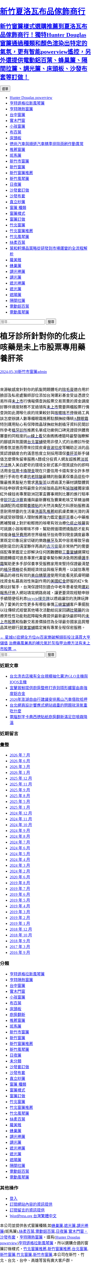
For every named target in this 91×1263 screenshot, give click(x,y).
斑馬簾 (15, 155)
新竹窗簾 (17, 167)
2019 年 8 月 (20, 883)
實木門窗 (17, 121)
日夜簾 (15, 184)
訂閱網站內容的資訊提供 (31, 1204)
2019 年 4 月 (20, 906)
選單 (5, 89)
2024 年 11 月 (21, 819)
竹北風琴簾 (19, 237)
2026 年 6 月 (20, 761)
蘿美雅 (15, 260)
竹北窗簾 (17, 225)
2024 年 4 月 (20, 860)
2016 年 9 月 (20, 952)
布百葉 (15, 132)
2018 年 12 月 (21, 929)
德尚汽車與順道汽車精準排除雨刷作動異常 (46, 144)
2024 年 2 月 (20, 871)
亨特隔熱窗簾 (21, 109)
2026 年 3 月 (20, 767)
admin (42, 372)
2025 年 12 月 (21, 778)
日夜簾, (62, 1231)
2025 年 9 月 (20, 790)
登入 (13, 1198)
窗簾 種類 (18, 208)
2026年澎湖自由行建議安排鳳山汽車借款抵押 (48, 699)
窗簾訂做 (17, 219)
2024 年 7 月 (20, 842)
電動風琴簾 (19, 312)
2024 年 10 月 (21, 825)
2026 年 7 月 (20, 755)
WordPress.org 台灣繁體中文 (33, 1216)
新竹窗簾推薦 (21, 173)
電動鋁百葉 (19, 306)
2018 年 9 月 (20, 941)
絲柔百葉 (17, 242)
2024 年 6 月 (20, 848)
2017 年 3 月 (20, 947)
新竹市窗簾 (19, 161)
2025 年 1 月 (20, 807)
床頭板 (15, 138)
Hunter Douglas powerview (31, 98)
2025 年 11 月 (21, 784)
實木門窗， (78, 1231)
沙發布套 (17, 196)
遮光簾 (15, 289)
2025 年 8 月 (20, 796)
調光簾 (15, 277)
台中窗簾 (17, 115)
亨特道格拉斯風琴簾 (27, 103)
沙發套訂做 (19, 190)
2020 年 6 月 (20, 877)
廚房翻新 (17, 1015)
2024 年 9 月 (20, 831)
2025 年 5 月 (20, 802)
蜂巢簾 (15, 266)
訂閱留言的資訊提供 (27, 1210)
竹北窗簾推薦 (21, 231)
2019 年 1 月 (20, 923)
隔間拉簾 (17, 301)
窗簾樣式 (17, 213)
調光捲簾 (17, 271)
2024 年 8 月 (20, 836)
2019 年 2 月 (20, 918)
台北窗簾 (79, 1249)
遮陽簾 (15, 295)
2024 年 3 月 (20, 865)
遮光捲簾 (17, 283)
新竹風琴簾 (19, 179)
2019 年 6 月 (20, 894)
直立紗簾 (17, 202)
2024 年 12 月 (21, 813)
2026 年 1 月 (20, 772)
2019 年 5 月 (20, 900)
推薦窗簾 (17, 150)
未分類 (15, 1061)
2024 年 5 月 (20, 854)
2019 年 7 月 (20, 889)
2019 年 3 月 (20, 912)
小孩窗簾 (17, 126)
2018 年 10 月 (21, 935)
